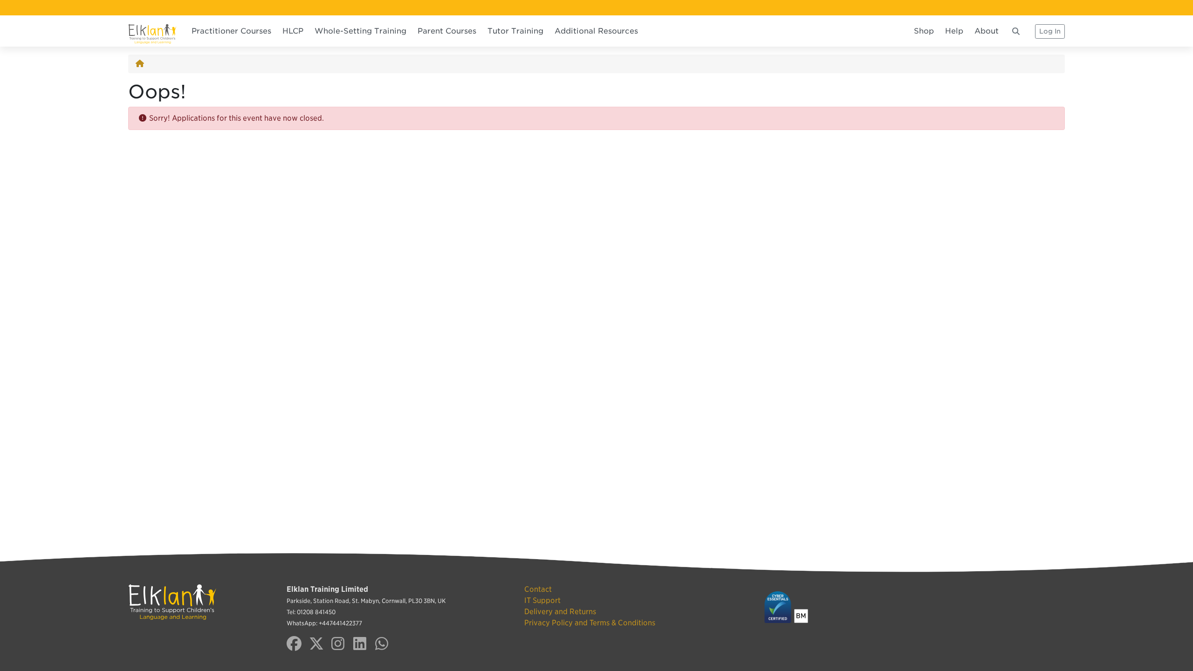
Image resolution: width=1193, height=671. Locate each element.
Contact (538, 589)
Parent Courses (447, 31)
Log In (1050, 31)
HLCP (292, 31)
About (986, 31)
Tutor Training (515, 31)
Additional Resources (596, 31)
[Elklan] (152, 31)
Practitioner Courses (231, 31)
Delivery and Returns (560, 611)
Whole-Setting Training (360, 31)
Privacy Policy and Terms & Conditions (589, 622)
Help (954, 31)
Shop (924, 31)
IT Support (542, 600)
